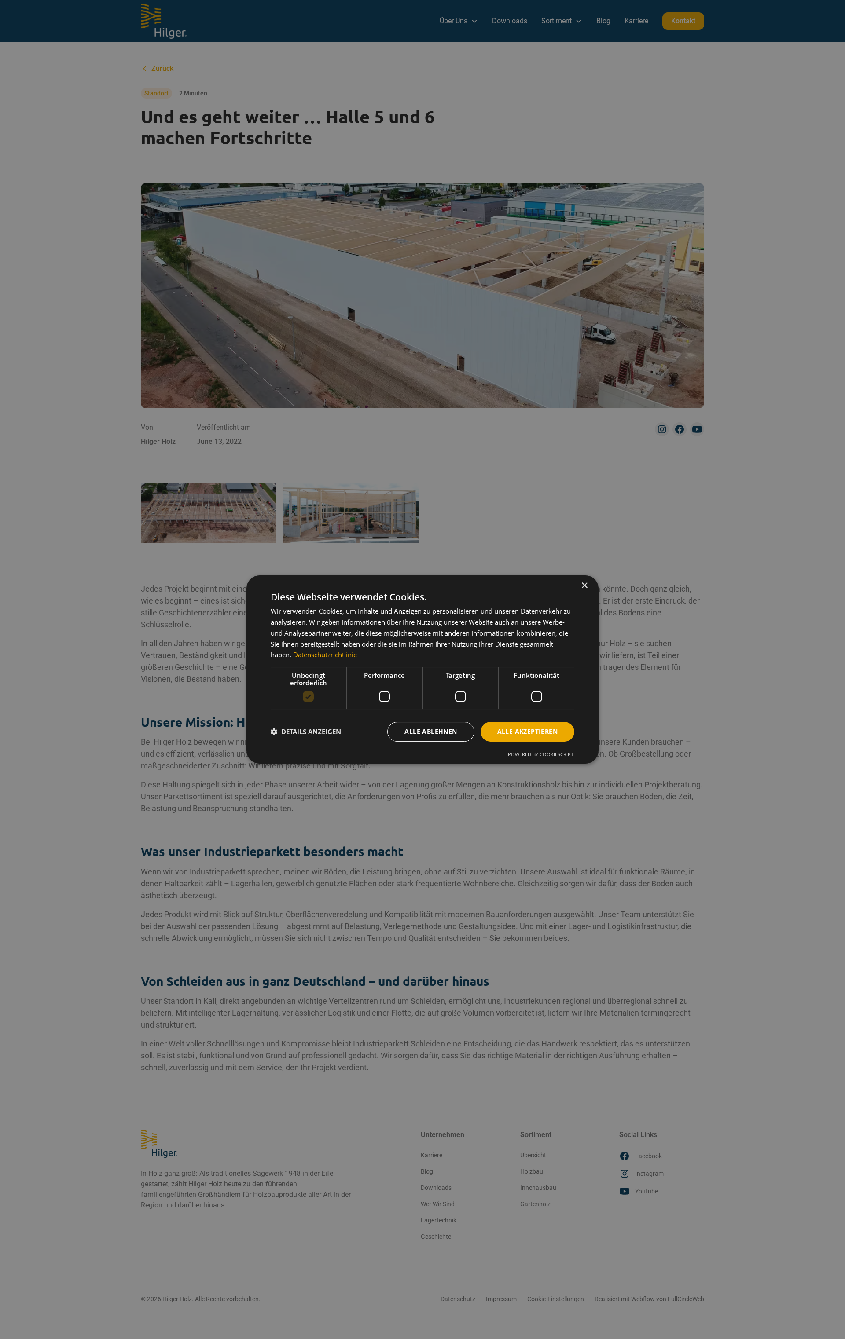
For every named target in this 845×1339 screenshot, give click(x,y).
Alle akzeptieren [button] (527, 731)
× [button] (584, 585)
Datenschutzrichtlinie (325, 654)
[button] (306, 732)
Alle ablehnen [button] (430, 731)
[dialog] (422, 669)
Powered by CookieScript (540, 754)
